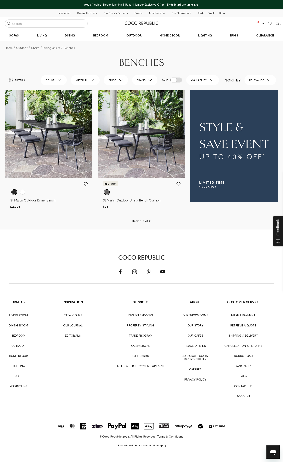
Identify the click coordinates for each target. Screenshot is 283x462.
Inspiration (64, 12)
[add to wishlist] (85, 184)
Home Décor (170, 35)
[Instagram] (134, 272)
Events (138, 12)
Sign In (211, 12)
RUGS (234, 35)
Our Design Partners (115, 12)
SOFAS (14, 35)
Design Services (87, 12)
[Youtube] (162, 272)
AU (220, 13)
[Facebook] (120, 272)
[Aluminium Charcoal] (14, 192)
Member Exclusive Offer (148, 4)
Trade (201, 12)
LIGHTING (205, 35)
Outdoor (134, 35)
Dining (70, 35)
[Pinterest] (148, 272)
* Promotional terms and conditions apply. (141, 445)
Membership (157, 12)
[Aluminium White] (22, 192)
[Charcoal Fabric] (107, 192)
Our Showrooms (181, 12)
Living (42, 35)
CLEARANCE (265, 35)
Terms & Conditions (170, 436)
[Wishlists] (270, 23)
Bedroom (100, 35)
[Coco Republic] (141, 23)
